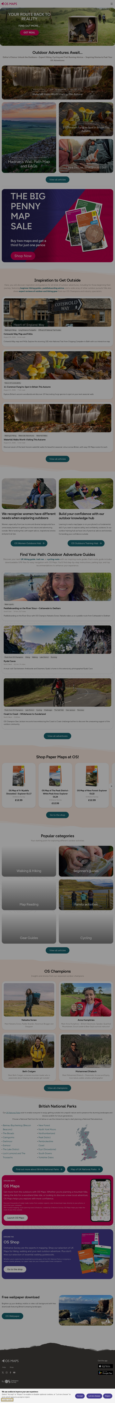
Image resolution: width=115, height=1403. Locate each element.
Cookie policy (7, 1400)
